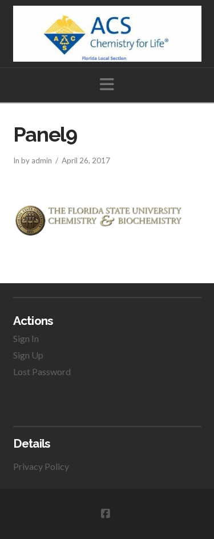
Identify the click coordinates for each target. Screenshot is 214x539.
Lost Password (42, 371)
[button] (107, 84)
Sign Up (28, 354)
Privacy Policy (41, 466)
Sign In (26, 338)
